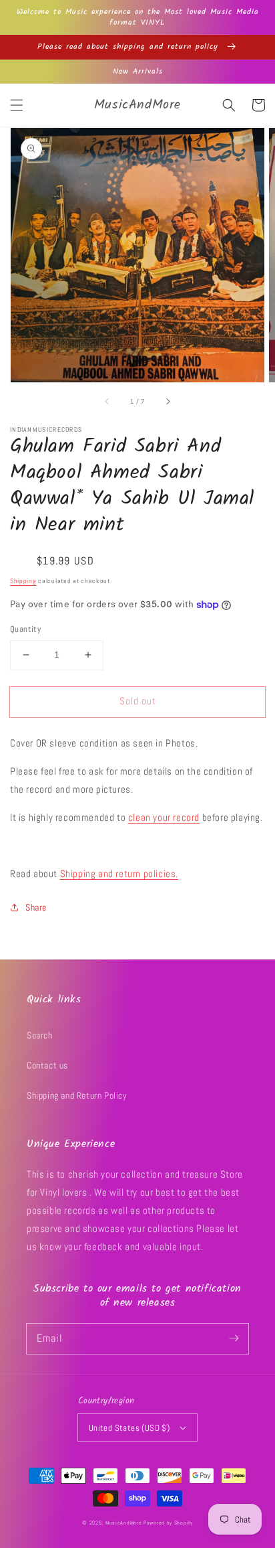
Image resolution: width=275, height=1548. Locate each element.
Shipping (23, 580)
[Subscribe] (233, 1338)
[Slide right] (167, 401)
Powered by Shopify (168, 1522)
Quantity (25, 629)
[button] (16, 105)
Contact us (47, 1065)
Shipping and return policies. (119, 873)
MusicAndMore (123, 1522)
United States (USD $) (129, 1428)
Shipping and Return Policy (77, 1095)
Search (40, 1035)
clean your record (164, 817)
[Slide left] (107, 401)
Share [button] (36, 907)
